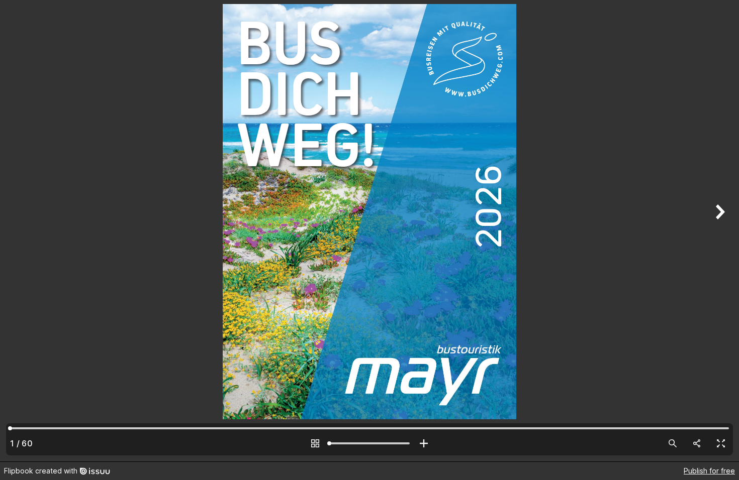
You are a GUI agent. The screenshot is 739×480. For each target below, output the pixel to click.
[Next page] (719, 230)
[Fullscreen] (721, 443)
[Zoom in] (424, 443)
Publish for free (709, 470)
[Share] (697, 443)
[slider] (369, 443)
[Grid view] (315, 443)
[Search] (673, 443)
